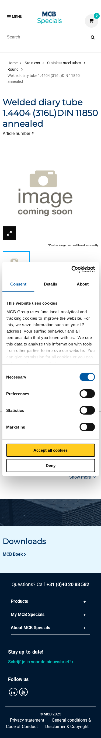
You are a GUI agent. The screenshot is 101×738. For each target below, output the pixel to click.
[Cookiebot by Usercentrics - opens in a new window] (72, 269)
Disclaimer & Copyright (67, 726)
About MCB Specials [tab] (30, 627)
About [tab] (83, 284)
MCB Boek (13, 554)
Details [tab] (50, 284)
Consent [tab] (18, 284)
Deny (50, 465)
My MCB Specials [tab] (27, 614)
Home (13, 63)
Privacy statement (27, 720)
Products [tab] (19, 601)
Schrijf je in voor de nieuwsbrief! (39, 661)
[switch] (87, 393)
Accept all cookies (50, 450)
